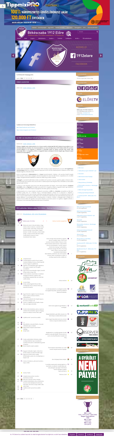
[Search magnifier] (97, 31)
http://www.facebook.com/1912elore (26, 127)
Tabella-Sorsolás (60, 27)
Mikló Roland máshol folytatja (85, 176)
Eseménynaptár (42, 27)
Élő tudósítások (42, 214)
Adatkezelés (99, 434)
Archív (24, 88)
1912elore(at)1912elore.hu (86, 114)
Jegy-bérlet (51, 27)
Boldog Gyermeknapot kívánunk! (86, 192)
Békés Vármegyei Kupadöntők (85, 189)
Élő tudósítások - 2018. (28, 214)
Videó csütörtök (23, 82)
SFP (84, 27)
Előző (22, 78)
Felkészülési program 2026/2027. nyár (87, 170)
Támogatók (78, 27)
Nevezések (81, 173)
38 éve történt (81, 179)
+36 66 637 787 (86, 113)
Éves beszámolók (93, 27)
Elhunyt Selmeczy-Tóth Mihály (85, 182)
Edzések (34, 27)
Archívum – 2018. (31, 88)
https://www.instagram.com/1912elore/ (26, 130)
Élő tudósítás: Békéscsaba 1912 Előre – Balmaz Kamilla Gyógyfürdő (43, 208)
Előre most (80, 168)
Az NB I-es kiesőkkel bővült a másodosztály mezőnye (37, 138)
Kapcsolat (70, 27)
